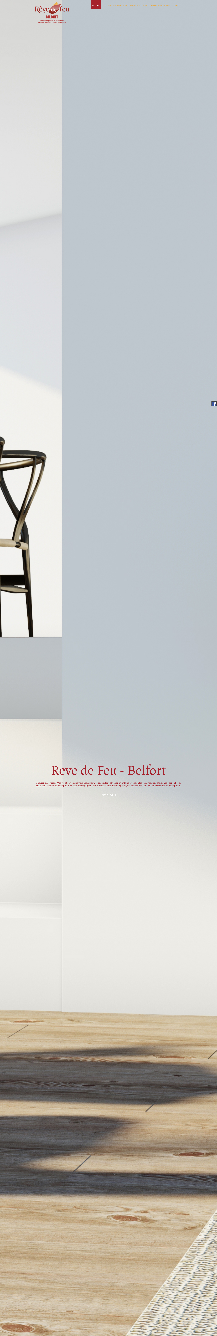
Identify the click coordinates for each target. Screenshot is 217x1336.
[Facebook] (214, 404)
